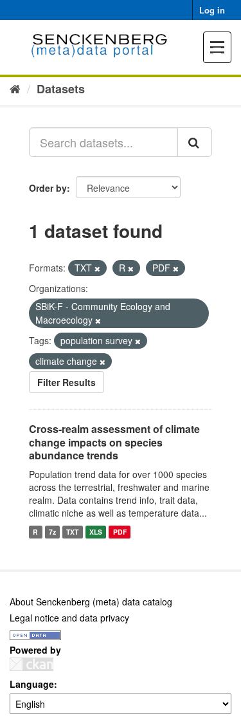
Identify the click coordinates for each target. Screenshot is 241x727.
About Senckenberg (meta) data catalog (91, 601)
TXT (72, 532)
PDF (120, 532)
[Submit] (194, 142)
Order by (48, 187)
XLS (95, 532)
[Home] (15, 88)
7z (52, 532)
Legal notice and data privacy (69, 617)
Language (32, 683)
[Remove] (97, 268)
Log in (212, 10)
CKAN (31, 664)
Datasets (61, 88)
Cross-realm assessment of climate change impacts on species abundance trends (114, 442)
